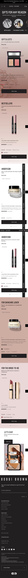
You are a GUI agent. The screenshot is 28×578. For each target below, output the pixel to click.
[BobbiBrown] (14, 6)
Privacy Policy (4, 556)
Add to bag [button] (14, 91)
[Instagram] (2, 549)
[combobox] (14, 567)
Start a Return (4, 514)
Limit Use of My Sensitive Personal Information (10, 557)
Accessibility (3, 559)
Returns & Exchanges (6, 516)
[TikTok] (11, 549)
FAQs (2, 525)
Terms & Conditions (5, 558)
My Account (4, 506)
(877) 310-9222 (4, 533)
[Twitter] (6, 549)
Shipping (3, 518)
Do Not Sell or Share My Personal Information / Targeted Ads (12, 561)
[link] (25, 6)
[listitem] (14, 70)
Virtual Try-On (4, 543)
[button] (2, 6)
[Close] (26, 1)
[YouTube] (14, 549)
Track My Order (5, 502)
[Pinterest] (9, 549)
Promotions (4, 521)
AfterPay (3, 529)
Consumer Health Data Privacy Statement (9, 560)
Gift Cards (3, 527)
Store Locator (4, 508)
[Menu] (2, 6)
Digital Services (5, 541)
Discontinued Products (6, 522)
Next (26, 61)
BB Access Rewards (6, 504)
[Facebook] (4, 549)
